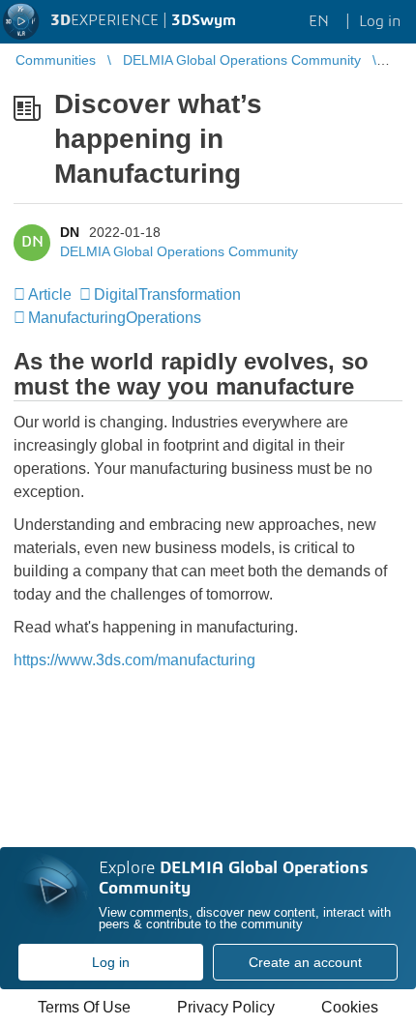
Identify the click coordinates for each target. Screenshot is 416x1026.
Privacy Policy (226, 1007)
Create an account (305, 962)
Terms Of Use (84, 1007)
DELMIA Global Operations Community (179, 251)
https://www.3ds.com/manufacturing (134, 660)
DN (69, 232)
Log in (111, 962)
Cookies (349, 1007)
